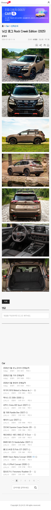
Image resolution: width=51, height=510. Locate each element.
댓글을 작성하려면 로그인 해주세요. (17, 315)
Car (7, 26)
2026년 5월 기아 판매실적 (13, 375)
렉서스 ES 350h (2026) (12, 397)
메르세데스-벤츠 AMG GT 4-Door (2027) (18, 435)
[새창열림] (7, 2)
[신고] (48, 45)
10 (34, 480)
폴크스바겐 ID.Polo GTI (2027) (15, 449)
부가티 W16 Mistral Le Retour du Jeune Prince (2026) (18, 390)
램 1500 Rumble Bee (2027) (14, 412)
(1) (33, 457)
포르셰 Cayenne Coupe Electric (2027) (18, 427)
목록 (5, 301)
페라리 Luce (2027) (11, 420)
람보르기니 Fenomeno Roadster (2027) (18, 471)
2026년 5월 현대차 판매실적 (14, 383)
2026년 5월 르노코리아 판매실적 (16, 368)
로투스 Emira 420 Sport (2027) (15, 405)
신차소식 (14, 26)
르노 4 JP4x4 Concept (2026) (15, 464)
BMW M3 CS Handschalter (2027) (16, 442)
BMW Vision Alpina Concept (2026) (17, 457)
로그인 (48, 2)
